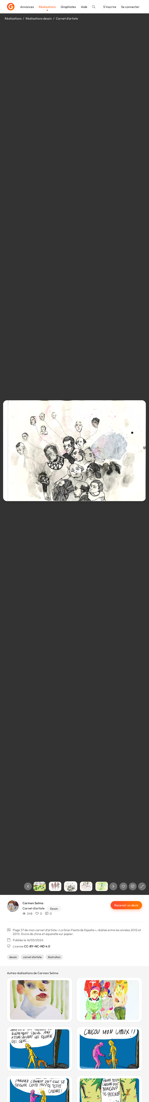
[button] (28, 886)
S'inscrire (109, 7)
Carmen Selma (33, 903)
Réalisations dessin (39, 18)
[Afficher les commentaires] (133, 886)
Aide (84, 7)
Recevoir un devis (126, 905)
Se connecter (130, 7)
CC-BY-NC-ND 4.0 (37, 946)
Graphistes (68, 7)
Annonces (27, 7)
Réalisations (47, 7)
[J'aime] (123, 886)
